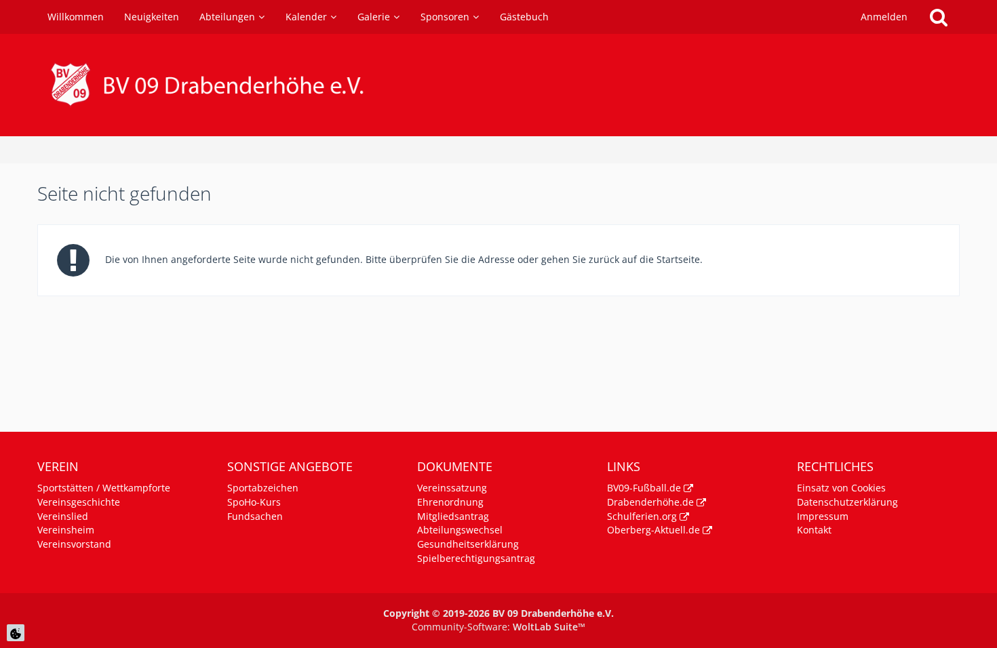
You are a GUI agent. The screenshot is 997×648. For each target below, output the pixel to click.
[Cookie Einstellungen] (15, 632)
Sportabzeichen (262, 487)
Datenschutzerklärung (847, 501)
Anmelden (884, 16)
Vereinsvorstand (74, 544)
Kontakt (814, 529)
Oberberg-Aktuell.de (653, 529)
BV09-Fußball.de (644, 487)
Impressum (822, 516)
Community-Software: (498, 626)
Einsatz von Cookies (841, 487)
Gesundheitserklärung (468, 544)
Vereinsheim (65, 529)
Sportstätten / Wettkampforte (103, 487)
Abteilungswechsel (460, 529)
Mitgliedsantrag (453, 516)
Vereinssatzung (452, 487)
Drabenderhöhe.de (650, 501)
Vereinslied (62, 516)
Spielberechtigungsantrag (476, 558)
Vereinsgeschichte (78, 501)
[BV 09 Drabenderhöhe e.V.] (498, 85)
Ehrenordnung (450, 501)
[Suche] (939, 17)
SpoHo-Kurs (254, 501)
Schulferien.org (642, 516)
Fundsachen (255, 516)
